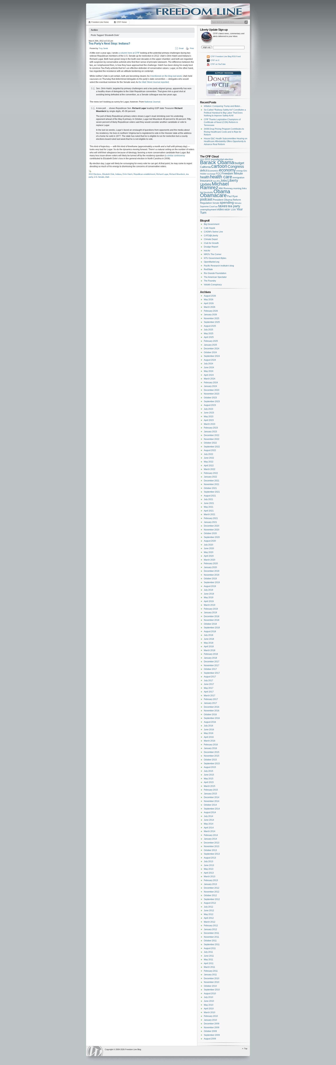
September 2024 (212, 356)
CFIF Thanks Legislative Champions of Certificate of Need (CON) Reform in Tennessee (222, 122)
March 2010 (209, 1012)
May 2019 (208, 597)
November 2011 (211, 937)
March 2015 (209, 786)
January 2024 (210, 386)
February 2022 (211, 473)
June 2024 (209, 367)
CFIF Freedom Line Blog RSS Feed (225, 56)
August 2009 (210, 1038)
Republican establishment (144, 174)
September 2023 (212, 401)
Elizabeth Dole (108, 174)
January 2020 (210, 567)
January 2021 (210, 522)
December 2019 (211, 571)
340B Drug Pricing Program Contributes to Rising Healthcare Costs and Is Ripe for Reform (224, 132)
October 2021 (210, 488)
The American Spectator (215, 277)
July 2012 (208, 907)
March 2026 (209, 307)
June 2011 (209, 956)
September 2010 (212, 989)
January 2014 (210, 839)
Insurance (206, 180)
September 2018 (212, 627)
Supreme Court (207, 206)
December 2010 (211, 978)
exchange (211, 174)
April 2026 (209, 303)
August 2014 (210, 812)
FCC (218, 173)
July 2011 (208, 952)
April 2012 (209, 918)
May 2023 (208, 416)
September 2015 (212, 763)
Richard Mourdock (177, 174)
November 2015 (211, 756)
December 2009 (211, 1023)
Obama (222, 191)
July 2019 (208, 590)
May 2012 (208, 914)
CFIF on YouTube (218, 64)
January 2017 (210, 703)
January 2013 (210, 884)
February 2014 (211, 835)
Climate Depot (211, 239)
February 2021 (211, 518)
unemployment (208, 209)
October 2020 (210, 533)
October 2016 (210, 714)
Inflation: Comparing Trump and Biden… (223, 106)
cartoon (219, 166)
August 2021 (210, 495)
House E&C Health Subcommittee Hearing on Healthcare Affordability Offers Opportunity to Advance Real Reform (225, 141)
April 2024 (209, 375)
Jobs (223, 180)
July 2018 (208, 635)
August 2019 (210, 586)
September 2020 (212, 537)
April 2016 (209, 737)
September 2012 (212, 899)
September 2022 (212, 446)
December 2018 (211, 616)
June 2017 (209, 684)
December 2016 (211, 707)
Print (192, 48)
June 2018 (209, 639)
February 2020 (211, 563)
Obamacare (213, 195)
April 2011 (209, 963)
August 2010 (210, 993)
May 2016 (208, 733)
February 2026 (211, 311)
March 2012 (209, 922)
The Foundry (210, 281)
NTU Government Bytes (215, 258)
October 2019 (210, 578)
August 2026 (210, 296)
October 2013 (210, 850)
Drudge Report (211, 247)
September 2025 (212, 322)
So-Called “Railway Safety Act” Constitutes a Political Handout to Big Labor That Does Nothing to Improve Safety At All (225, 113)
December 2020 (211, 526)
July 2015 (208, 771)
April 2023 (209, 420)
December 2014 (211, 797)
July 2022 (208, 454)
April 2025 (209, 337)
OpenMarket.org (211, 262)
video (220, 209)
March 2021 (209, 514)
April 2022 (209, 465)
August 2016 (210, 722)
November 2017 (211, 665)
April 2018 (209, 646)
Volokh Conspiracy (213, 284)
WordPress (95, 1051)
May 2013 (208, 869)
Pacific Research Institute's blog (219, 265)
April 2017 (209, 691)
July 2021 (208, 499)
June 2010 (209, 1001)
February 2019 (211, 609)
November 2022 (211, 439)
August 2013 (210, 858)
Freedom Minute (232, 173)
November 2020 (211, 529)
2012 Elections (95, 174)
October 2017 (210, 669)
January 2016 (210, 748)
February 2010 (211, 1016)
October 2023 (210, 397)
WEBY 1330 (230, 209)
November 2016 (211, 710)
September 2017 (212, 673)
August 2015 (210, 767)
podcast (206, 199)
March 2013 (209, 876)
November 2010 (211, 982)
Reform (237, 199)
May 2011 (208, 959)
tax (216, 206)
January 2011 (210, 974)
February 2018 (211, 654)
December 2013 (211, 842)
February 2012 (211, 925)
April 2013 (209, 873)
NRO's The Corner (212, 254)
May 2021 (208, 507)
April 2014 (209, 827)
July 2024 (208, 363)
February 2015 (211, 790)
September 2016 (212, 718)
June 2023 (209, 412)
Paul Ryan (232, 196)
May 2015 (208, 778)
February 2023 (211, 428)
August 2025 (210, 326)
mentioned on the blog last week (166, 76)
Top (245, 1048)
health (204, 177)
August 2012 (210, 903)
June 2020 (209, 548)
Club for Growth (211, 243)
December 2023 (211, 390)
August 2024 (210, 360)
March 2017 (209, 695)
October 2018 (210, 624)
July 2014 (208, 816)
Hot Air (207, 250)
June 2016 (209, 729)
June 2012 (209, 910)
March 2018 (209, 650)
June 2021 (209, 503)
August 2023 (210, 405)
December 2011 (211, 933)
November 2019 (211, 575)
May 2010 (208, 1005)
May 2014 (208, 824)
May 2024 (208, 371)
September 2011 (212, 944)
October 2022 (210, 443)
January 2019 (210, 612)
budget (239, 163)
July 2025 (208, 329)
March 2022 (209, 469)
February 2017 (211, 699)
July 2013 (208, 861)
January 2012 (210, 929)
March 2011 (209, 967)
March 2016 (209, 741)
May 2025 (208, 333)
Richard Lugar (162, 174)
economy (227, 170)
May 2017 (208, 688)
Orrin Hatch (127, 174)
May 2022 (208, 462)
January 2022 (210, 477)
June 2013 (209, 865)
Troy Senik (103, 48)
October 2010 (210, 986)
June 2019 (209, 594)
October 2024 (210, 352)
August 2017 (210, 676)
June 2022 (209, 458)
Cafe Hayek (209, 228)
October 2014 (210, 805)
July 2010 (208, 997)
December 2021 (211, 480)
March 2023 (209, 424)
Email (181, 48)
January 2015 (210, 793)
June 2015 (209, 775)
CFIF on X (214, 60)
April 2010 (209, 1008)
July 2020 (208, 545)
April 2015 (209, 782)
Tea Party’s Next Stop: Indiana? (109, 43)
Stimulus (237, 203)
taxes (222, 206)
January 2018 (210, 658)
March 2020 (209, 560)
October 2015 (210, 759)
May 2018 (208, 643)
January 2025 (210, 345)
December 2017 (211, 661)
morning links (240, 188)
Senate (215, 203)
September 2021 (212, 492)
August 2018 (210, 631)
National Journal (152, 102)
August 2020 (210, 541)
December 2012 (211, 888)
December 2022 (211, 435)
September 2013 (212, 854)
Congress (236, 166)
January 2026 (210, 314)
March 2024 (209, 378)
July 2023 (208, 409)
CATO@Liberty (211, 235)
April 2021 (209, 511)
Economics (213, 171)
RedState (208, 269)
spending (227, 202)
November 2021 (211, 484)
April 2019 (209, 601)
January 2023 (210, 431)
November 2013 (211, 846)
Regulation (206, 202)
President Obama (222, 199)
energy (239, 171)
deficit (203, 170)
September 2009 (212, 1035)
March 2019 (209, 605)
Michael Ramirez (214, 185)
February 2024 (211, 382)
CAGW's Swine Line (213, 232)
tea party (234, 206)
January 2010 (210, 1020)
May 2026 (208, 299)
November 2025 (211, 318)
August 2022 (210, 450)
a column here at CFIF (128, 53)
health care (221, 176)
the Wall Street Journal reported (154, 82)
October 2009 (210, 1031)
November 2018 (211, 620)
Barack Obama (217, 162)
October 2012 (210, 895)
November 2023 (211, 394)
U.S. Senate (99, 177)
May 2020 (208, 552)
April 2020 (209, 556)
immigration (238, 177)
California (205, 167)
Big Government (211, 224)
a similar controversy (175, 155)
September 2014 (212, 809)
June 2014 (209, 820)
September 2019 (212, 582)
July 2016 (208, 725)
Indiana (118, 174)
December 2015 (211, 752)
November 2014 (211, 801)
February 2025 (211, 341)
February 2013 (211, 880)
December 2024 (211, 348)
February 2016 (211, 744)
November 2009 (211, 1027)
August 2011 (210, 948)
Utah (107, 177)
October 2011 (210, 940)
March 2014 (209, 831)
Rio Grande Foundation (215, 273)
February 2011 (211, 971)
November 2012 (211, 892)
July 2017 (208, 680)
